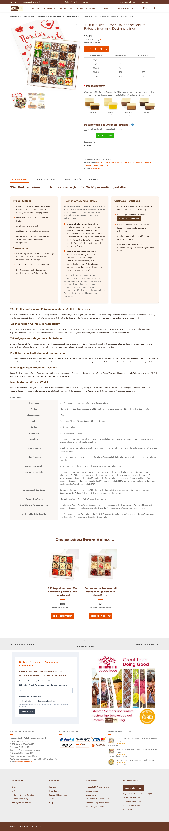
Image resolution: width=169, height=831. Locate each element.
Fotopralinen (65, 8)
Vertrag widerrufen (133, 788)
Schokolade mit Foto (87, 8)
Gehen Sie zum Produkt (62, 616)
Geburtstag (129, 162)
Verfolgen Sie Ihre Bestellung (23, 795)
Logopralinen (91, 795)
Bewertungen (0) (73, 179)
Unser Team (54, 791)
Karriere (52, 798)
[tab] (19, 179)
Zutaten (93, 179)
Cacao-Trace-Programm (129, 218)
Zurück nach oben (84, 646)
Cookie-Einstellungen (132, 801)
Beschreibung (19, 179)
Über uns (52, 787)
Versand (102, 40)
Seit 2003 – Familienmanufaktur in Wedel (25, 2)
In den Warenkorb (105, 135)
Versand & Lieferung (45, 179)
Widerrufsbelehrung (131, 805)
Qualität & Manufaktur (58, 795)
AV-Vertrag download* (95, 806)
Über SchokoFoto (125, 8)
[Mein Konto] (154, 8)
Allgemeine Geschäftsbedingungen (137, 793)
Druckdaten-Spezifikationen (97, 802)
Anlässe (36, 8)
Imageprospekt (92, 791)
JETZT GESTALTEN (96, 48)
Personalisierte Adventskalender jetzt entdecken (135, 2)
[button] (77, 24)
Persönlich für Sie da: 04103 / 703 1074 (76, 2)
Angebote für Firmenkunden (97, 787)
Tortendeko (107, 8)
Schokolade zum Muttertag (109, 162)
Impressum (127, 809)
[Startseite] (16, 8)
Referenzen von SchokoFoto (97, 798)
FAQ (107, 179)
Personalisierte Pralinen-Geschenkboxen (64, 16)
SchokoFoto (14, 16)
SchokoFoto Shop (28, 16)
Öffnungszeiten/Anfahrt (21, 802)
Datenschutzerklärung (132, 797)
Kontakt (15, 787)
